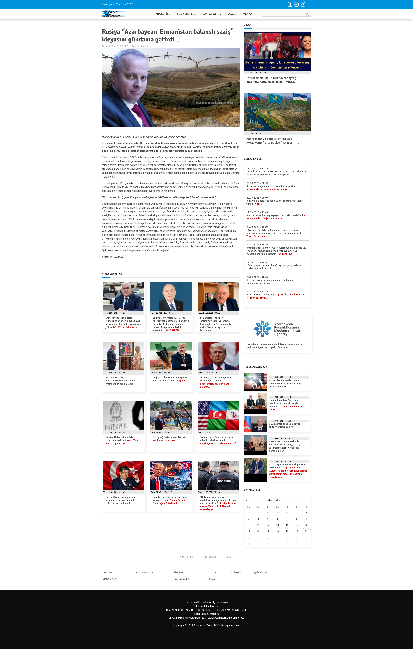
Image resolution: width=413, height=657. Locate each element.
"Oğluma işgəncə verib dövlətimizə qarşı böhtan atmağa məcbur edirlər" (218, 503)
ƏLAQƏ (232, 13)
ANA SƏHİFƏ (163, 13)
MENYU (247, 13)
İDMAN (212, 579)
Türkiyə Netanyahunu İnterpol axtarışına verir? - (121, 440)
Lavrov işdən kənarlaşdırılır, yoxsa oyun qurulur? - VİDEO (273, 80)
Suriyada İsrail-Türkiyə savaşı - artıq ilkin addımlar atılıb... (274, 141)
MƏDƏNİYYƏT (110, 579)
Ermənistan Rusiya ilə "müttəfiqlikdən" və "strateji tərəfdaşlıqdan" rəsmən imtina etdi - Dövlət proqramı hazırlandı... (216, 324)
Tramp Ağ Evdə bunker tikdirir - (170, 439)
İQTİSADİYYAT (261, 572)
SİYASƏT (178, 572)
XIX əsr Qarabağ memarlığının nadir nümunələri (288, 471)
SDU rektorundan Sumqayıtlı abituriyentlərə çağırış (285, 425)
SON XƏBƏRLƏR (186, 13)
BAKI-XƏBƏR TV (212, 13)
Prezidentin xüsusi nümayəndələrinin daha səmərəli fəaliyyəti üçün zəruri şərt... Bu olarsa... (275, 345)
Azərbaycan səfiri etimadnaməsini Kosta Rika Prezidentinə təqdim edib (120, 380)
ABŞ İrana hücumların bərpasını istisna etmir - (170, 379)
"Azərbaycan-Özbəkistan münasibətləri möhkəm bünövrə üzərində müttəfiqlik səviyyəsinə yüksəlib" (123, 322)
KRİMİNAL (236, 572)
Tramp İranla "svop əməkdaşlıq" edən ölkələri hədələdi (218, 440)
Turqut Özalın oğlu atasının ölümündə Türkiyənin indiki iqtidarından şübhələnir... (120, 500)
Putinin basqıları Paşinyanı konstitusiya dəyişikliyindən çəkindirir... (285, 404)
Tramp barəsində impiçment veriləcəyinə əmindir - (215, 382)
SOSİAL (213, 572)
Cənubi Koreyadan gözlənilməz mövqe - (170, 500)
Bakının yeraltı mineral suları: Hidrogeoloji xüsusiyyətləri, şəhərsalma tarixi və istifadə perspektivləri (285, 446)
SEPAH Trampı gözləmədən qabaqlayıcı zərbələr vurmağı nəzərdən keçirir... (285, 383)
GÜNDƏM (107, 572)
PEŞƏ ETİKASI (209, 557)
